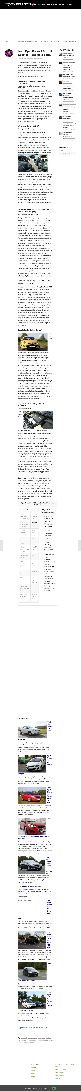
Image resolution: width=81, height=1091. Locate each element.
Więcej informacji (44, 1088)
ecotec (24, 1040)
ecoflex (20, 1040)
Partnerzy (33, 1076)
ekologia (31, 1040)
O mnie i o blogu (34, 1064)
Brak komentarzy (22, 58)
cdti (36, 1038)
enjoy (35, 1040)
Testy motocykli (59, 1072)
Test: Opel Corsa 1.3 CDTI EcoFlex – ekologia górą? (35, 53)
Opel (41, 41)
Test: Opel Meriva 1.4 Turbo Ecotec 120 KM (49, 795)
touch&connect (30, 1042)
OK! (54, 1088)
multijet (46, 1040)
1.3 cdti (25, 1038)
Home (26, 41)
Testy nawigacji (59, 1075)
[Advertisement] (40, 24)
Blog (6, 41)
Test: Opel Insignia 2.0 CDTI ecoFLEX (49, 861)
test (25, 1042)
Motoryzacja (58, 1078)
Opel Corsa (46, 41)
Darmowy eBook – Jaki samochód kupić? (65, 1065)
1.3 (22, 1038)
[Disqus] (35, 634)
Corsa (39, 1038)
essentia (40, 1040)
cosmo (43, 1038)
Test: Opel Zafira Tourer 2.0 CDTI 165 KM (49, 939)
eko (27, 1040)
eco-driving (49, 1038)
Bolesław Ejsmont (38, 58)
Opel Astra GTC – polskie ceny (29, 886)
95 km (33, 1038)
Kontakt (32, 1073)
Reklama (32, 1070)
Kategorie (62, 150)
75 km (29, 1038)
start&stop (20, 1042)
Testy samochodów (34, 41)
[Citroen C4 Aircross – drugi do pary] (1, 545)
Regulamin (33, 1067)
